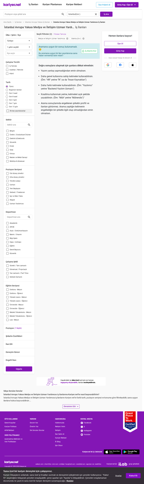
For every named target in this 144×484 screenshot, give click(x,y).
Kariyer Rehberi (61, 438)
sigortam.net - (90, 464)
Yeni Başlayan (15, 189)
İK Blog (57, 442)
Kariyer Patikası (10, 427)
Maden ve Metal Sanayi (18, 157)
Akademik (13, 223)
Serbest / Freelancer (17, 192)
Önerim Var (34, 427)
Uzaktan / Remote (16, 70)
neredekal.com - (81, 464)
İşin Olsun (59, 445)
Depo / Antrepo (15, 242)
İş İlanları (33, 4)
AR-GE (12, 227)
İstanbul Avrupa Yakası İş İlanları (37, 22)
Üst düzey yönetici (16, 173)
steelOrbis (98, 464)
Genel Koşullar (9, 423)
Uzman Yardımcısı (17, 204)
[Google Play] (131, 451)
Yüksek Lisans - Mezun (18, 297)
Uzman (12, 185)
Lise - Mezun (14, 320)
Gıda (11, 150)
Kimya (12, 154)
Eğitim (12, 246)
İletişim (58, 430)
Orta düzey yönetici (17, 177)
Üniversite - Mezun (16, 305)
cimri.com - (55, 464)
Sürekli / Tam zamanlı (18, 266)
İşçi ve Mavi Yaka (16, 196)
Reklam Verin (60, 427)
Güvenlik (13, 142)
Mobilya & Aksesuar (17, 161)
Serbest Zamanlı (16, 277)
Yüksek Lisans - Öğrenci (18, 301)
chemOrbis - (48, 464)
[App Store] (112, 451)
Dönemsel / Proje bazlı (18, 269)
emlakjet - (62, 464)
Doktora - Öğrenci (16, 293)
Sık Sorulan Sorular (37, 430)
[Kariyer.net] (15, 462)
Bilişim (12, 131)
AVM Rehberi (9, 430)
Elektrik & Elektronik (17, 138)
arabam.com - (40, 464)
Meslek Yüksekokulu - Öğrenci (21, 316)
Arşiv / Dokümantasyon (19, 231)
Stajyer (12, 200)
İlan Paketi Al (104, 5)
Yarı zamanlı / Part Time (19, 273)
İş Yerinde (13, 66)
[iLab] (123, 464)
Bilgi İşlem (13, 238)
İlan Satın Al (59, 434)
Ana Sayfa (7, 22)
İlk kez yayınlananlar (17, 111)
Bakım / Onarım (16, 234)
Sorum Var (34, 423)
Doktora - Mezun (16, 290)
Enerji (12, 146)
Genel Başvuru (15, 250)
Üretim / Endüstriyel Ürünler (20, 135)
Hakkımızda (59, 423)
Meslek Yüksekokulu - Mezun (20, 312)
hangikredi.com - (70, 464)
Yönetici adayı (15, 181)
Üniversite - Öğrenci (17, 308)
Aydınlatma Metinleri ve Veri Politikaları (13, 440)
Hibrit (11, 74)
